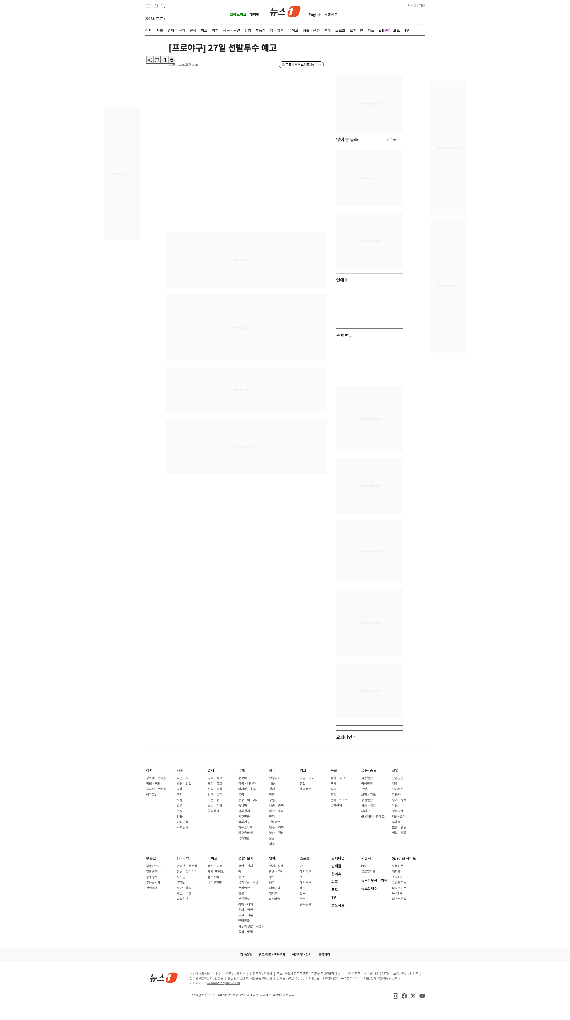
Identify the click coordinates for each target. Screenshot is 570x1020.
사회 (180, 770)
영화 (272, 877)
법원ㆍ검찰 (184, 784)
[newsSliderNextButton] (399, 140)
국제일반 (244, 838)
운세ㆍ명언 (245, 910)
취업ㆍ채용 (399, 833)
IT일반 (181, 882)
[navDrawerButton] (148, 6)
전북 (272, 817)
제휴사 (366, 858)
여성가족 (182, 822)
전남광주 (275, 822)
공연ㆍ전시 (245, 866)
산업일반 (397, 778)
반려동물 (244, 921)
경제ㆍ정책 (215, 778)
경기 (272, 789)
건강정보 (244, 899)
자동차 (396, 795)
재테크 (365, 811)
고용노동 (213, 800)
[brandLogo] (285, 11)
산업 (395, 770)
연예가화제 (276, 866)
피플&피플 (245, 828)
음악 (272, 882)
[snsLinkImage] (395, 995)
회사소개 (246, 955)
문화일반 (244, 888)
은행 (364, 789)
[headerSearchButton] (163, 5)
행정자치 (275, 778)
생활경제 (397, 811)
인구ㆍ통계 (215, 795)
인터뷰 (273, 893)
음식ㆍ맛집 (245, 932)
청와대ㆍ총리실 (156, 778)
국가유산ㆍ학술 (248, 882)
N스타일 (274, 899)
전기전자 (397, 789)
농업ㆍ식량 (215, 805)
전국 (272, 770)
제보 (422, 6)
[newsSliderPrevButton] (388, 140)
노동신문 (331, 14)
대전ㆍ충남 (276, 811)
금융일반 (367, 778)
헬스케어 (213, 877)
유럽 (241, 795)
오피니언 (344, 737)
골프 (302, 899)
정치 (149, 770)
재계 (395, 784)
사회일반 (182, 828)
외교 (303, 770)
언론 (241, 893)
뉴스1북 (397, 893)
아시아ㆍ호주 (247, 789)
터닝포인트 (399, 888)
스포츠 (342, 335)
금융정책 (367, 784)
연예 (340, 280)
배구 (302, 888)
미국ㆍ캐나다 (247, 784)
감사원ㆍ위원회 (156, 789)
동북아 (242, 778)
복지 (180, 795)
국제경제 (244, 811)
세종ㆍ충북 (276, 805)
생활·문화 (246, 858)
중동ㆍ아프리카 (248, 800)
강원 (272, 800)
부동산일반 (153, 866)
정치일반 (152, 795)
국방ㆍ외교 (307, 778)
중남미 (242, 805)
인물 (180, 817)
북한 (333, 770)
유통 (395, 805)
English (315, 14)
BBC (364, 866)
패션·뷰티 (398, 817)
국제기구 (244, 822)
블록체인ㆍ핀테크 (373, 817)
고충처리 (324, 955)
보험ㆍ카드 (368, 795)
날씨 (180, 811)
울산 (272, 838)
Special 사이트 (404, 858)
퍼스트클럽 (399, 899)
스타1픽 (397, 877)
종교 (241, 877)
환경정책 (213, 811)
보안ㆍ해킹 (184, 888)
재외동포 (305, 789)
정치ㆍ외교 (337, 778)
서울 (272, 784)
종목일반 (305, 905)
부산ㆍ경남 (276, 833)
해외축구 (305, 882)
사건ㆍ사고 (184, 778)
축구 (302, 877)
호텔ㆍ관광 (399, 828)
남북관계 (336, 805)
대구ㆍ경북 (276, 828)
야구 (302, 866)
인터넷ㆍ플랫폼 (187, 866)
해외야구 (305, 872)
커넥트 (411, 6)
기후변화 (244, 817)
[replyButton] (157, 60)
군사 (333, 784)
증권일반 (367, 800)
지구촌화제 (245, 833)
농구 (302, 893)
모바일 (181, 877)
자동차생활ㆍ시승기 (251, 926)
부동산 (151, 858)
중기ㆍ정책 (399, 800)
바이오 (213, 858)
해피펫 (254, 14)
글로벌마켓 (368, 872)
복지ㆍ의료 (215, 866)
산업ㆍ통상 (215, 789)
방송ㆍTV (275, 872)
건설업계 (152, 888)
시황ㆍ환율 (368, 805)
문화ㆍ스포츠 (339, 800)
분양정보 (152, 877)
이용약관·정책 (301, 955)
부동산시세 (153, 882)
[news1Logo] (163, 977)
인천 (272, 795)
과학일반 (182, 899)
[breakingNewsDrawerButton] (156, 5)
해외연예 (275, 888)
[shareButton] (149, 60)
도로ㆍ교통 (245, 915)
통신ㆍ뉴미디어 (187, 872)
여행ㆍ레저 (245, 905)
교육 (180, 789)
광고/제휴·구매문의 (272, 955)
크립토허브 (238, 14)
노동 (180, 800)
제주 (272, 844)
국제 (241, 770)
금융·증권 (369, 770)
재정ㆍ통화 (215, 784)
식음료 (396, 822)
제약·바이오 (216, 872)
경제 (211, 770)
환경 (180, 805)
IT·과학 (183, 858)
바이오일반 (215, 882)
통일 (302, 784)
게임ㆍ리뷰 (184, 893)
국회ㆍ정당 (153, 784)
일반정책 (152, 872)
